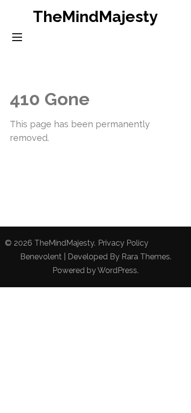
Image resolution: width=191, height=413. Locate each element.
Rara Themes (145, 256)
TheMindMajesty (95, 16)
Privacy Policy (123, 243)
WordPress (117, 270)
